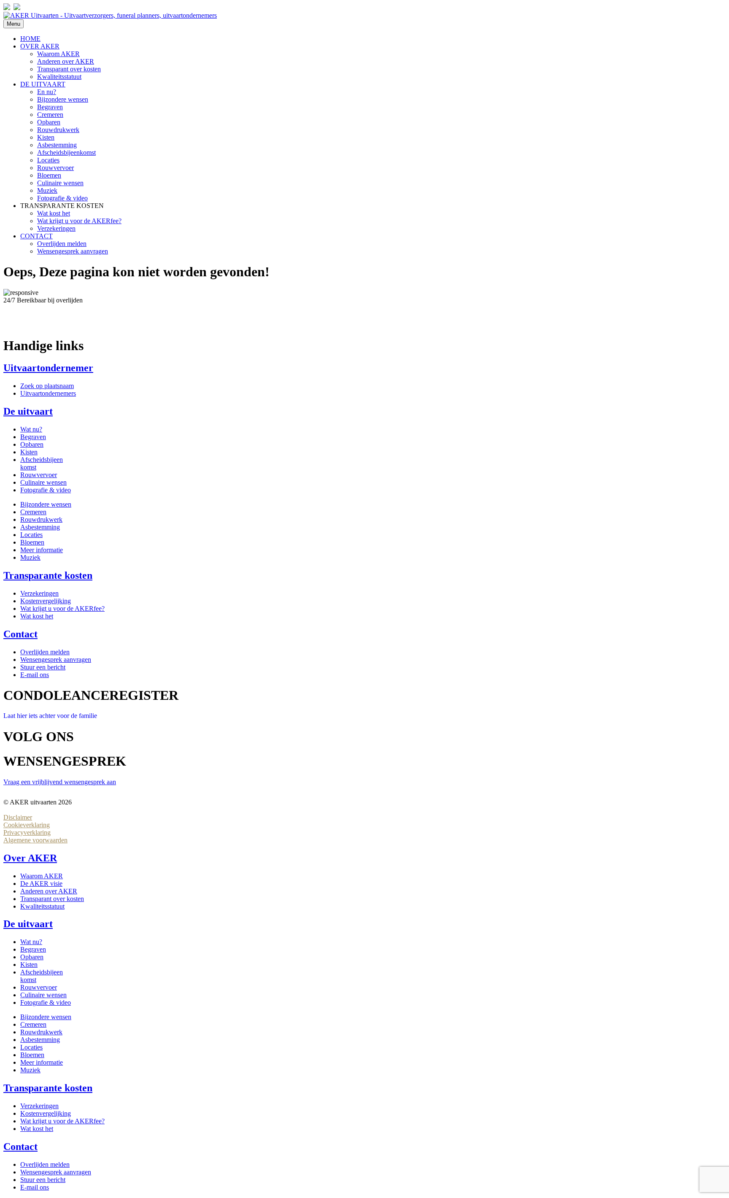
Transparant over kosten (69, 69)
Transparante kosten (47, 575)
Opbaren (48, 122)
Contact (20, 634)
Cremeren (50, 114)
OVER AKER (39, 46)
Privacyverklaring (27, 832)
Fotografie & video (62, 198)
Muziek (47, 190)
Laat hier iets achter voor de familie (50, 715)
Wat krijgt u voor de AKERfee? (79, 220)
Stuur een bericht (42, 667)
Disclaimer (17, 817)
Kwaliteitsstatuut (59, 76)
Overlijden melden (61, 243)
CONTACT (36, 236)
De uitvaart (28, 411)
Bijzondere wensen (62, 99)
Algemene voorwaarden (35, 840)
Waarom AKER (58, 53)
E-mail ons (34, 674)
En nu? (46, 91)
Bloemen (49, 175)
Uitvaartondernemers (48, 393)
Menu (13, 24)
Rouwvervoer (55, 167)
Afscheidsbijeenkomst (66, 152)
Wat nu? (31, 429)
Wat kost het (53, 213)
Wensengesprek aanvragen (72, 251)
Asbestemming (57, 144)
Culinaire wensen (60, 182)
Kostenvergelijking (45, 600)
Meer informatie (41, 549)
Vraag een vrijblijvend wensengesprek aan (59, 781)
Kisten (45, 137)
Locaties (48, 160)
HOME (30, 38)
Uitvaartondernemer (48, 367)
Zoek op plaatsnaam (47, 385)
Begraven (50, 107)
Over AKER (30, 858)
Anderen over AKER (65, 61)
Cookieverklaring (26, 824)
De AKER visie (41, 883)
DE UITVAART (42, 84)
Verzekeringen (56, 228)
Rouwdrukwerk (58, 129)
